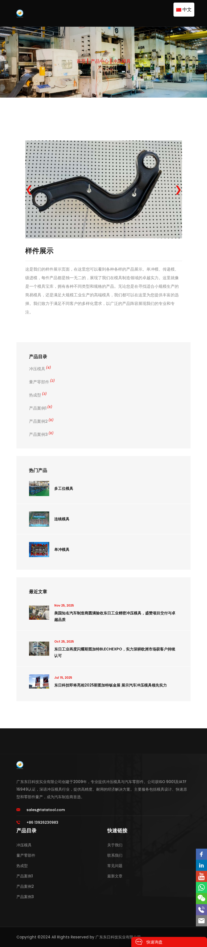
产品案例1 (40, 408)
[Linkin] (201, 865)
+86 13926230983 (42, 822)
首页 (81, 61)
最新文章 (114, 876)
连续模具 (61, 519)
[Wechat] (201, 898)
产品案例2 (41, 421)
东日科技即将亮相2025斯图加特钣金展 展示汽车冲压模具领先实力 (110, 685)
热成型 (38, 395)
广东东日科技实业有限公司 (118, 937)
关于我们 (114, 845)
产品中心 (100, 61)
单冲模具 (61, 549)
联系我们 (114, 855)
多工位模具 (63, 488)
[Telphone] (201, 909)
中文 (186, 9)
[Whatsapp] (201, 887)
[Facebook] (201, 854)
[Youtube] (201, 876)
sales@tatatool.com (46, 809)
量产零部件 (42, 382)
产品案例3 (41, 434)
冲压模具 (122, 61)
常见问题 (114, 865)
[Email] (201, 920)
